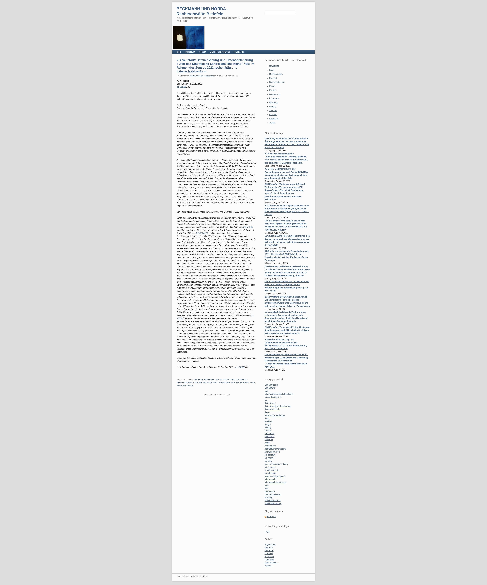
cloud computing (229, 379)
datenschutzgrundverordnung (187, 382)
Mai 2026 (269, 554)
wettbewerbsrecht (272, 500)
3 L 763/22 (181, 87)
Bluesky (272, 106)
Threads (273, 110)
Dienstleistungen (276, 82)
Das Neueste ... (271, 563)
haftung (268, 427)
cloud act (218, 379)
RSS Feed (271, 516)
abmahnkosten (271, 385)
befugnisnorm (209, 379)
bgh (266, 400)
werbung (268, 497)
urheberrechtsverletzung (275, 482)
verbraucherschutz (273, 494)
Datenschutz (275, 94)
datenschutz (270, 403)
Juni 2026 (269, 550)
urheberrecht (270, 479)
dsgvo (215, 382)
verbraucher (270, 491)
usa (237, 382)
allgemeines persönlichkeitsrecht (279, 394)
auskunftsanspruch (273, 397)
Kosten (272, 86)
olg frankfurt (270, 455)
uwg (266, 488)
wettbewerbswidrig (273, 504)
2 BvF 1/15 (248, 227)
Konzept (273, 78)
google (268, 424)
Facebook (273, 119)
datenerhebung (241, 379)
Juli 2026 (269, 547)
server (233, 382)
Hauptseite (239, 52)
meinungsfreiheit (272, 452)
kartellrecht (269, 437)
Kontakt (202, 52)
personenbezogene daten (276, 464)
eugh (267, 418)
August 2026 (270, 544)
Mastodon (273, 102)
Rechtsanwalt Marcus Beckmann (201, 76)
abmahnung (270, 388)
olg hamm (269, 458)
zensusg (190, 385)
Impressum (190, 52)
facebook (269, 421)
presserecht (270, 467)
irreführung (269, 434)
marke (267, 443)
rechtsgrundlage (224, 382)
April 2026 (269, 557)
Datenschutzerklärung (220, 52)
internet (268, 430)
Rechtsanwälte (276, 74)
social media (270, 473)
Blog (179, 52)
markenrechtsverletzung (275, 449)
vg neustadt (244, 382)
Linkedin (273, 115)
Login (267, 531)
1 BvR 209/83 (202, 233)
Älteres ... (269, 566)
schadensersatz (272, 470)
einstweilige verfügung (275, 415)
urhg (267, 485)
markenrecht (270, 446)
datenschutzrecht (272, 409)
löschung (269, 440)
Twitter (272, 123)
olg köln (268, 461)
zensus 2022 (181, 385)
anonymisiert (198, 379)
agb (266, 391)
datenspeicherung (205, 382)
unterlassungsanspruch (275, 476)
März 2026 (269, 560)
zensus (252, 382)
